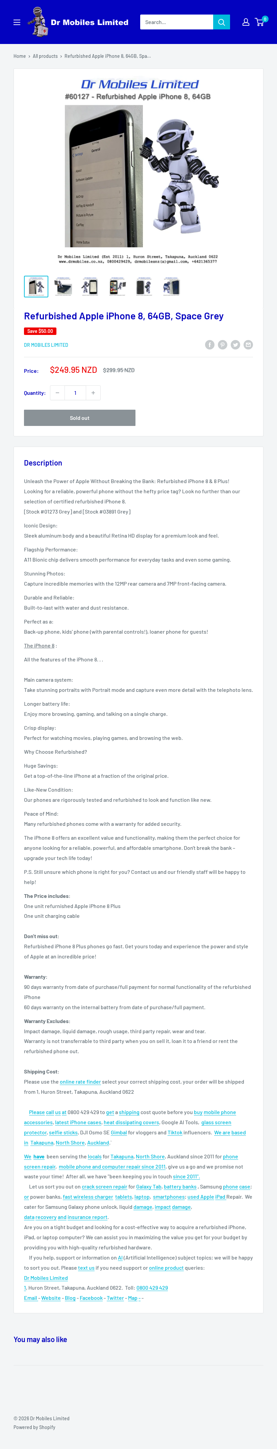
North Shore (70, 1142)
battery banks (180, 1186)
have (39, 1156)
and (62, 1217)
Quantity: (35, 392)
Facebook (91, 1297)
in (26, 1142)
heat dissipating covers (131, 1122)
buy (198, 1112)
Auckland (98, 1142)
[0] (259, 22)
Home (20, 56)
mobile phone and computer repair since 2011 (112, 1166)
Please (37, 1112)
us (58, 1112)
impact (163, 1206)
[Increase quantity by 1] (93, 393)
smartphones (169, 1196)
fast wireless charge (87, 1196)
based (238, 1132)
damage (142, 1206)
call (50, 1112)
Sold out (80, 417)
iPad (220, 1196)
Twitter (115, 1297)
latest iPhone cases (78, 1122)
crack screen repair (104, 1186)
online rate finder (80, 1081)
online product (166, 1267)
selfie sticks (63, 1132)
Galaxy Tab (148, 1186)
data (29, 1217)
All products (45, 56)
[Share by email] (248, 344)
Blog (70, 1297)
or (26, 1196)
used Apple (200, 1196)
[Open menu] (17, 22)
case (244, 1186)
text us (86, 1267)
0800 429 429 (152, 1287)
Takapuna (41, 1142)
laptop (142, 1196)
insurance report (87, 1217)
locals (95, 1156)
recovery (46, 1217)
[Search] (221, 22)
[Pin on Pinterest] (222, 344)
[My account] (246, 22)
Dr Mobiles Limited (46, 345)
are (226, 1132)
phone (230, 1186)
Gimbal (119, 1132)
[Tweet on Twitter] (235, 344)
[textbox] (138, 1227)
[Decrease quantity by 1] (57, 393)
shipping (129, 1112)
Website (51, 1297)
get (110, 1112)
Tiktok (175, 1132)
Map (132, 1297)
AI (120, 1257)
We (218, 1132)
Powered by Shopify (34, 1427)
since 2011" (186, 1176)
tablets (123, 1196)
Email (31, 1297)
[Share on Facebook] (210, 344)
